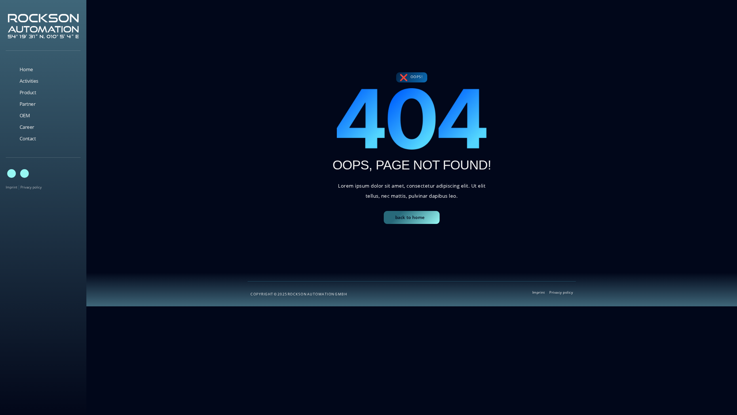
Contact (28, 139)
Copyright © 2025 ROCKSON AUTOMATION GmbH (298, 294)
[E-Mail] (11, 173)
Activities (29, 81)
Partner (28, 104)
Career (27, 127)
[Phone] (24, 173)
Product (28, 92)
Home (26, 69)
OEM (25, 115)
